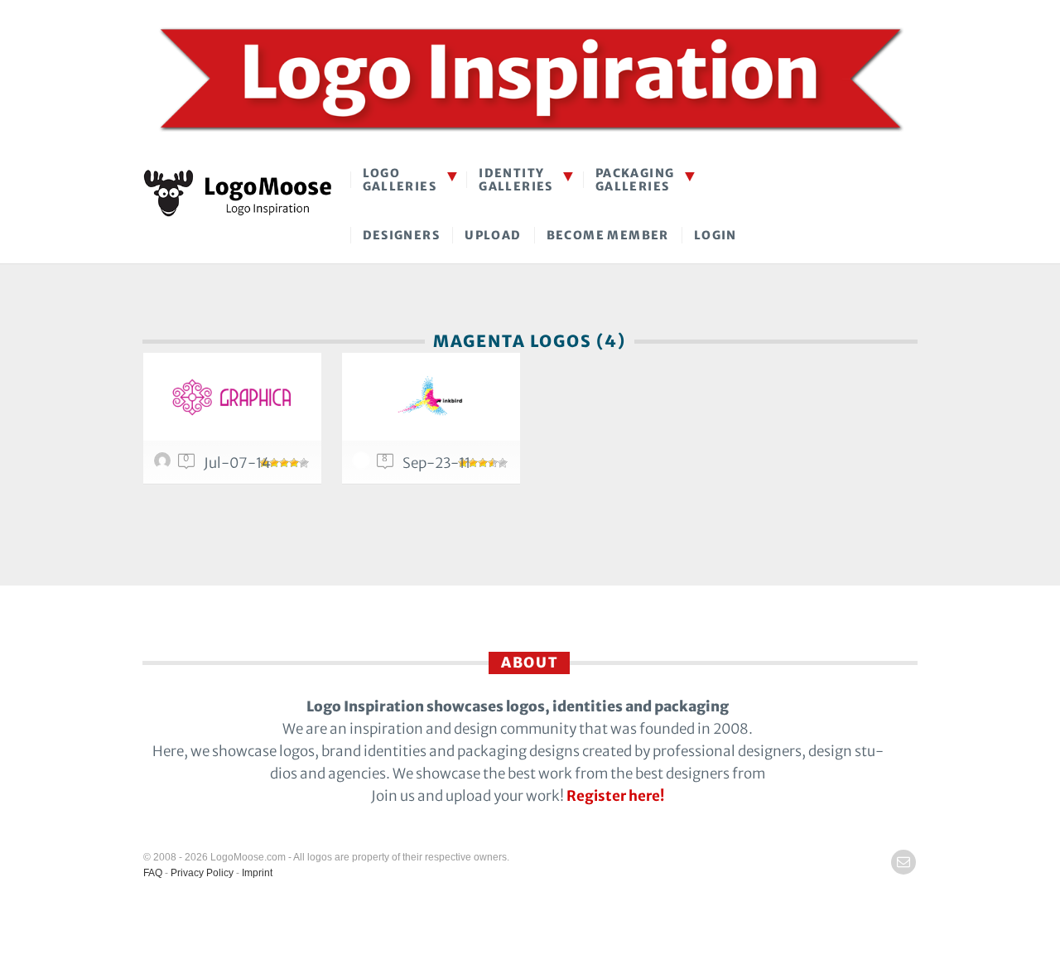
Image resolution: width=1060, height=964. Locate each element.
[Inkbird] (431, 397)
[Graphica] (232, 397)
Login (715, 235)
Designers (402, 235)
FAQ (152, 873)
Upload (493, 235)
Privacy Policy (202, 873)
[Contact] (903, 862)
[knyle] (165, 464)
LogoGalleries (400, 179)
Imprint (257, 873)
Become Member (608, 235)
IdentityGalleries (516, 179)
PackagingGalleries (635, 179)
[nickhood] (363, 464)
